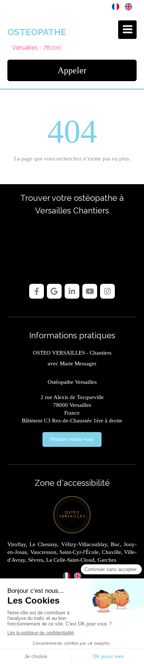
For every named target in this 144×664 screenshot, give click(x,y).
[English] (128, 6)
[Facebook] (36, 291)
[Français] (115, 6)
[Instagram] (107, 291)
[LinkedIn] (72, 291)
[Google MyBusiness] (54, 291)
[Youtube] (89, 291)
